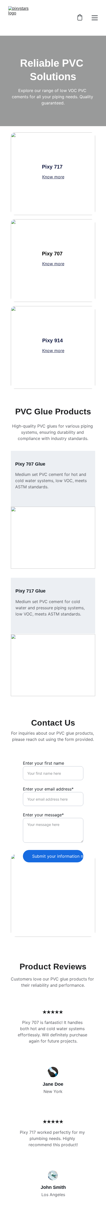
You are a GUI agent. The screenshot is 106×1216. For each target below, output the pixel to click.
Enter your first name (43, 763)
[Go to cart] (79, 18)
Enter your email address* (48, 789)
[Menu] (95, 18)
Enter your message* (43, 814)
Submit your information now (57, 856)
